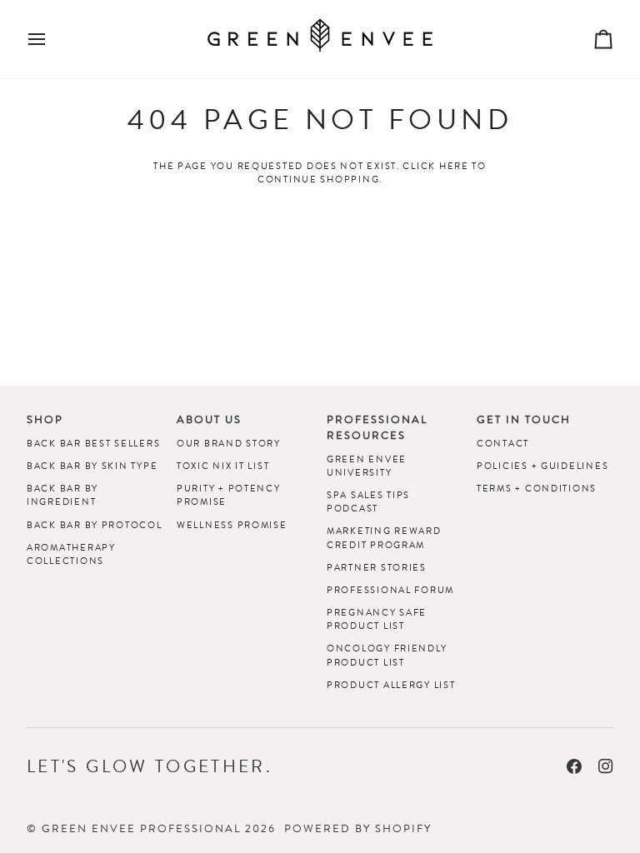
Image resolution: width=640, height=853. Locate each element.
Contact (503, 443)
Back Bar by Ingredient (62, 495)
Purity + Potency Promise (229, 495)
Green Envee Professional (141, 828)
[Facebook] (574, 766)
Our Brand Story (229, 443)
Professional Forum (390, 589)
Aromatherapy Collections (71, 554)
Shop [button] (45, 419)
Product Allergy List (391, 684)
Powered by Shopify (358, 828)
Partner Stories (377, 567)
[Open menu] (52, 39)
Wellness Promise (232, 524)
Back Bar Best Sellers (93, 443)
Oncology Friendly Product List (387, 655)
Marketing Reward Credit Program (384, 537)
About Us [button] (209, 419)
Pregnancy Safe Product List (377, 619)
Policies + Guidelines (542, 465)
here (454, 165)
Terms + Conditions (537, 488)
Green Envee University (367, 465)
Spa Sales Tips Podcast (368, 501)
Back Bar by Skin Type (92, 465)
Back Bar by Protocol (94, 524)
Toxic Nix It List (223, 465)
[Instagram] (605, 766)
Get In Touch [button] (524, 419)
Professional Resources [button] (377, 427)
